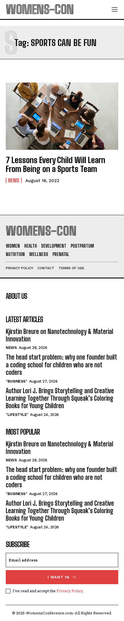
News (13, 180)
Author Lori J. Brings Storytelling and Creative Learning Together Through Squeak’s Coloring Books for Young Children (60, 398)
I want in (58, 577)
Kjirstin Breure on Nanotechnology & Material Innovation (59, 335)
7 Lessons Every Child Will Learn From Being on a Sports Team (55, 164)
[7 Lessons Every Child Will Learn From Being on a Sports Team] (62, 116)
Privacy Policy (70, 590)
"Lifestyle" (17, 414)
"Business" (16, 381)
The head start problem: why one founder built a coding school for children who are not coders (61, 364)
